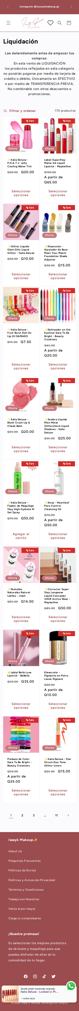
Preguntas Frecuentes (24, 861)
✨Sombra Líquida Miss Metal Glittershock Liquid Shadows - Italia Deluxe (56, 426)
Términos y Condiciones (26, 889)
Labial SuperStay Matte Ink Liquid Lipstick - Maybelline (57, 163)
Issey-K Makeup (30, 1003)
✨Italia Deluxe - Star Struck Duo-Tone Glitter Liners (57, 762)
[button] (8, 23)
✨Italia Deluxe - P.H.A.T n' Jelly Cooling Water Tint (19, 163)
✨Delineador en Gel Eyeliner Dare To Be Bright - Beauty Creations (57, 334)
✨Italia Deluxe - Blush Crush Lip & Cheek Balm (18, 422)
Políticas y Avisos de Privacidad (31, 880)
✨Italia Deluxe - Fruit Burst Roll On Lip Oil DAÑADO (19, 332)
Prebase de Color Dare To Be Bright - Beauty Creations (19, 762)
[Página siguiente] (68, 815)
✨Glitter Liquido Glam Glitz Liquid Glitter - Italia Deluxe (21, 250)
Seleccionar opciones (21, 193)
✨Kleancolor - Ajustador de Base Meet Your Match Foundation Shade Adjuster (56, 253)
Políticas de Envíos (22, 870)
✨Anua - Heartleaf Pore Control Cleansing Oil (56, 505)
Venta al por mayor (22, 909)
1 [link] (11, 815)
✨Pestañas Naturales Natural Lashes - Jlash (18, 592)
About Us (15, 851)
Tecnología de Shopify (54, 1003)
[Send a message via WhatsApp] (71, 986)
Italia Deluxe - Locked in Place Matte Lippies (40, 991)
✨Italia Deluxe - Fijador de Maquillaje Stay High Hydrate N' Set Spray (21, 507)
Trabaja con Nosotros (23, 899)
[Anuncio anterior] (7, 7)
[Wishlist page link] (50, 23)
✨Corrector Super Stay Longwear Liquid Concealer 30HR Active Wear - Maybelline (57, 596)
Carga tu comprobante (24, 918)
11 (56, 815)
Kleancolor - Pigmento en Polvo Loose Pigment (56, 675)
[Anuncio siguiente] (71, 7)
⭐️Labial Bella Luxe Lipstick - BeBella (19, 674)
